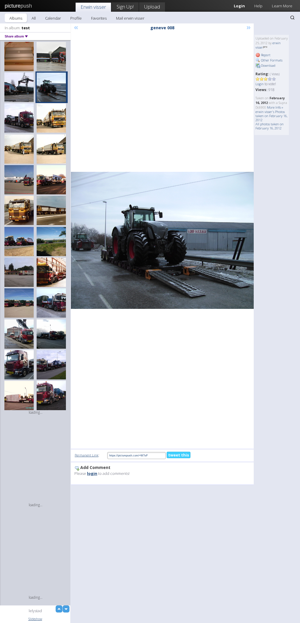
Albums (15, 18)
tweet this (178, 455)
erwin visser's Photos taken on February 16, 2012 (271, 115)
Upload (152, 6)
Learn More (282, 5)
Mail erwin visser (130, 18)
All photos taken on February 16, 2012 (269, 126)
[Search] (292, 17)
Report (265, 55)
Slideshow (35, 619)
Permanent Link (86, 455)
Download (267, 65)
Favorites (99, 18)
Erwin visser (93, 7)
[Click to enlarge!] (162, 240)
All (34, 18)
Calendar (53, 18)
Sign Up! (125, 6)
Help (258, 5)
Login (259, 84)
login (92, 473)
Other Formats (271, 60)
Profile (76, 18)
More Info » (275, 107)
